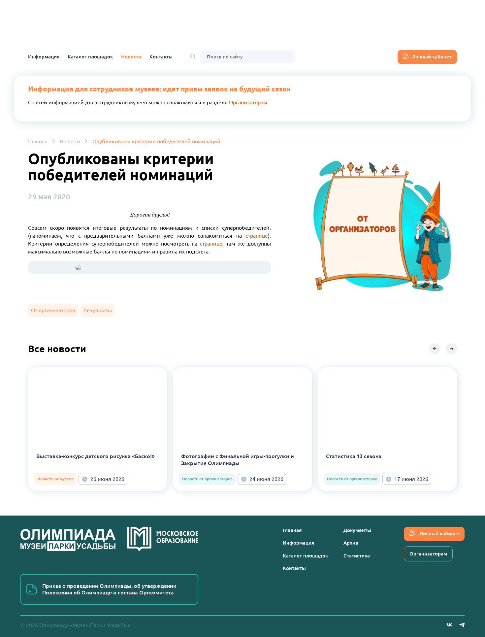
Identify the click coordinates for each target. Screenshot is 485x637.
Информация (43, 56)
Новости (131, 56)
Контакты (161, 56)
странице (256, 236)
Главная (38, 141)
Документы (357, 530)
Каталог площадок (90, 56)
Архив (350, 543)
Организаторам (248, 102)
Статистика (356, 555)
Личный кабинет (432, 56)
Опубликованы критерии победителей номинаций (156, 141)
